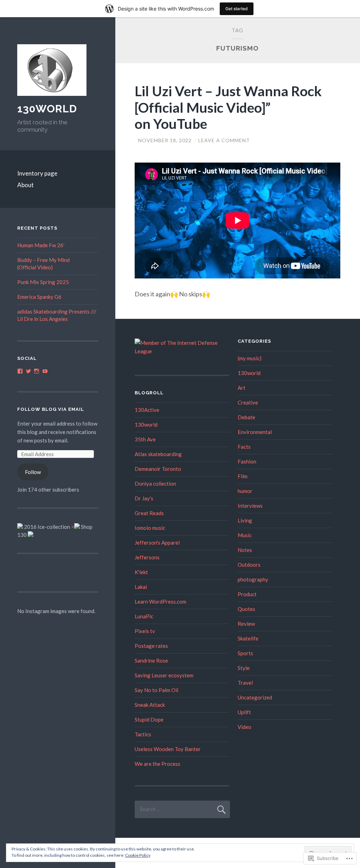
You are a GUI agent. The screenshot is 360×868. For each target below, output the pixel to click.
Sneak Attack (150, 705)
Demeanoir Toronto (158, 469)
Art (241, 387)
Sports (245, 653)
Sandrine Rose (151, 660)
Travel (245, 682)
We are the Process (157, 764)
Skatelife (248, 638)
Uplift (244, 712)
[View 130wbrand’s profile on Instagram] (36, 371)
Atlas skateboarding (158, 454)
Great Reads (149, 513)
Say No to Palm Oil (156, 690)
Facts (244, 446)
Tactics (143, 734)
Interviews (250, 505)
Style (244, 668)
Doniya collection (155, 483)
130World (47, 109)
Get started (236, 8)
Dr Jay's (144, 498)
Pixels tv (145, 631)
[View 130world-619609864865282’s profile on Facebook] (20, 371)
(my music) (250, 358)
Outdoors (249, 564)
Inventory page (37, 173)
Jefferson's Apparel (157, 542)
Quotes (246, 609)
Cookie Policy (137, 855)
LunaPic (144, 616)
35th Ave (145, 439)
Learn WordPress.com (160, 601)
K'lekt (141, 572)
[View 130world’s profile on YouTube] (45, 371)
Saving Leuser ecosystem (164, 675)
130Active (147, 410)
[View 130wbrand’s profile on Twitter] (28, 371)
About (25, 185)
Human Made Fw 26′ (40, 245)
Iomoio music (150, 528)
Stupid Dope (149, 719)
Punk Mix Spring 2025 (43, 282)
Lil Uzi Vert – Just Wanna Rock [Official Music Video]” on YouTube (228, 107)
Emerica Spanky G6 (39, 297)
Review (246, 623)
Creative (248, 402)
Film (243, 476)
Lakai (141, 587)
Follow (33, 472)
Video (244, 727)
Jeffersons (147, 557)
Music (245, 535)
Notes (245, 550)
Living (245, 520)
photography (253, 579)
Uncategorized (255, 697)
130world (146, 424)
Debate (246, 417)
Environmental (255, 432)
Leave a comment (224, 140)
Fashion (247, 461)
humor (245, 491)
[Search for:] (182, 809)
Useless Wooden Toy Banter (168, 749)
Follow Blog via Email (50, 409)
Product (247, 594)
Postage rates (151, 646)
